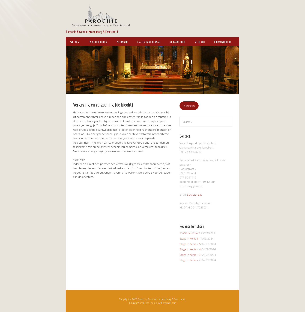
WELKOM (74, 42)
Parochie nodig (98, 42)
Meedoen (200, 42)
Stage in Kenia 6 (189, 238)
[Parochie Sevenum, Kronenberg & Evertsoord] (101, 25)
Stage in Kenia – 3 (190, 254)
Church (133, 302)
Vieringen (122, 42)
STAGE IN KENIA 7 (190, 233)
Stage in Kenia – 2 (190, 260)
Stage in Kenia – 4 (190, 249)
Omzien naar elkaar (148, 42)
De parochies (177, 42)
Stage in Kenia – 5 (190, 244)
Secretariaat (194, 194)
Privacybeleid (222, 42)
